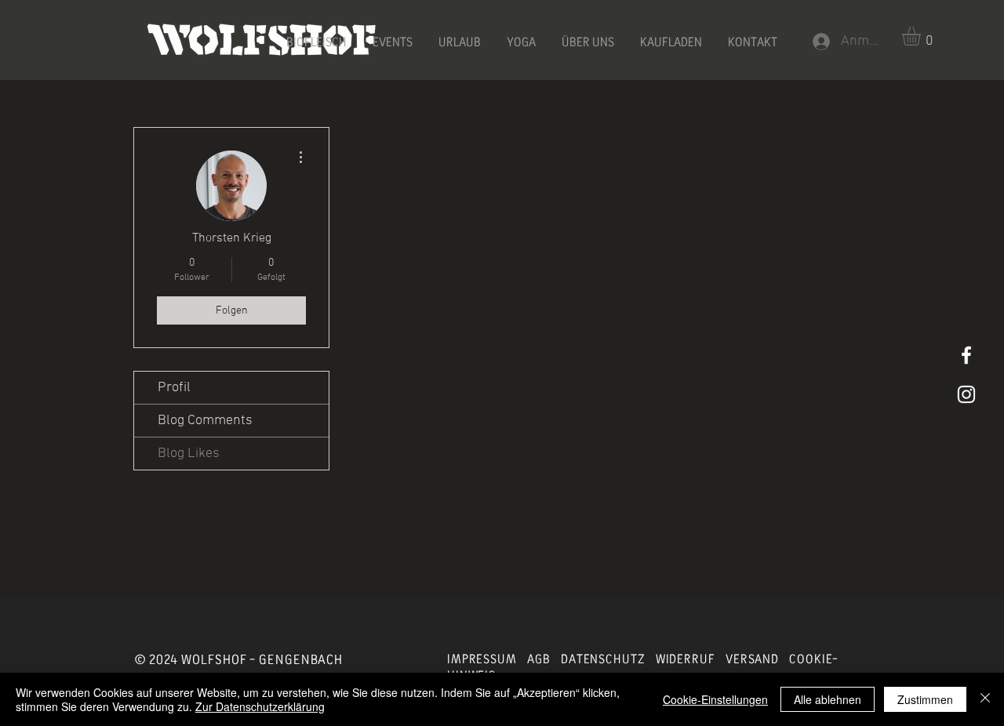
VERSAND (752, 659)
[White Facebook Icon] (966, 355)
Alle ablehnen (827, 699)
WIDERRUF (685, 659)
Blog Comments (205, 420)
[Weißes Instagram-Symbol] (966, 394)
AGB (539, 659)
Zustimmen (925, 699)
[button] (922, 36)
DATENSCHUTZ (603, 659)
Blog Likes (189, 453)
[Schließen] (985, 699)
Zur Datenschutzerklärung (260, 706)
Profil (174, 387)
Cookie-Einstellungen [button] (715, 699)
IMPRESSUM (482, 659)
